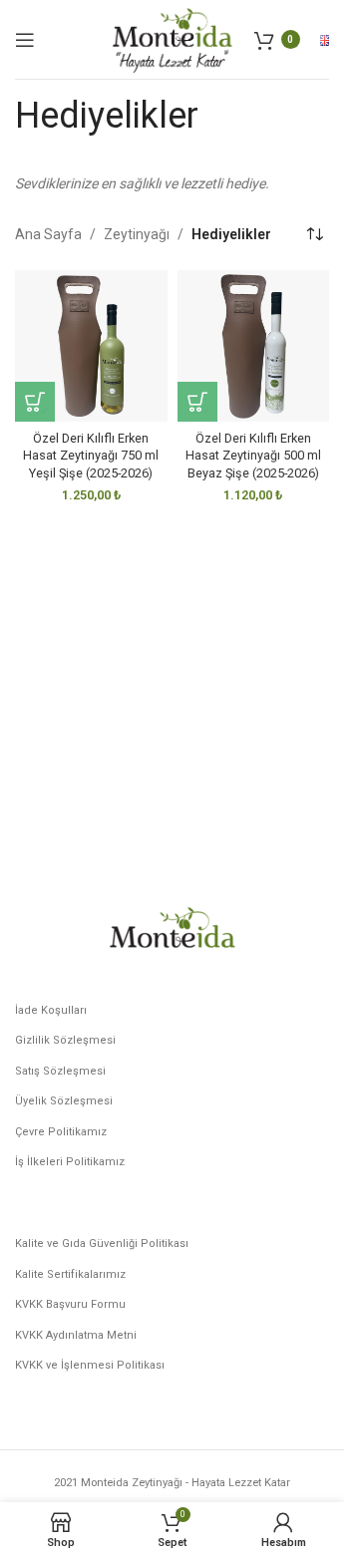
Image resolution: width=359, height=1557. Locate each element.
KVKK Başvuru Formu (70, 1304)
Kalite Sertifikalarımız (70, 1274)
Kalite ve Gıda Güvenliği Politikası (101, 1243)
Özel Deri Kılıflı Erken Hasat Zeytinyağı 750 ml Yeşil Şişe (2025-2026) (91, 455)
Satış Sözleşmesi (60, 1071)
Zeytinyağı (137, 234)
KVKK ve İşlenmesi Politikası (90, 1365)
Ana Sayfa (48, 234)
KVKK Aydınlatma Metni (76, 1335)
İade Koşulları (51, 1010)
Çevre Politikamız (61, 1131)
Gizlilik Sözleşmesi (65, 1040)
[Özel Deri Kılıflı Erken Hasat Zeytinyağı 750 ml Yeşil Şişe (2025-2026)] (91, 346)
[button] (35, 402)
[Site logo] (171, 38)
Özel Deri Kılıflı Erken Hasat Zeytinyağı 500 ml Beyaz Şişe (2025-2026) (253, 455)
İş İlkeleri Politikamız (70, 1161)
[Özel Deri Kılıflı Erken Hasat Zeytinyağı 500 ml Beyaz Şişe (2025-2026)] (254, 346)
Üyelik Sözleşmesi (64, 1100)
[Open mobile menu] (25, 40)
